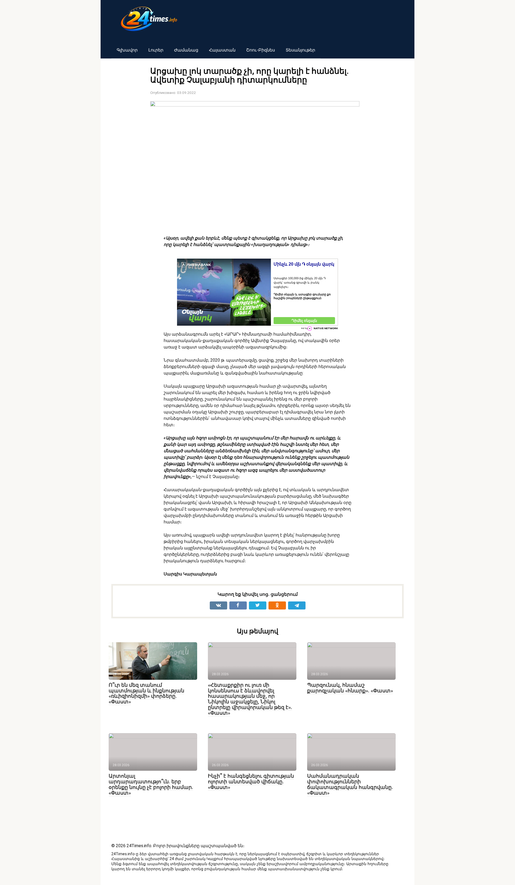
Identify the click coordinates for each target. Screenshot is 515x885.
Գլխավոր (127, 50)
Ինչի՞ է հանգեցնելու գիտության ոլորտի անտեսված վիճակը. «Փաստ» (251, 781)
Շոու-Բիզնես (260, 50)
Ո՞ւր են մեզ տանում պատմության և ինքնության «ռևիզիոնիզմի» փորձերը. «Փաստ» (146, 693)
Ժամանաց (186, 50)
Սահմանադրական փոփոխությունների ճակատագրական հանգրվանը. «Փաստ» (350, 784)
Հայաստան (222, 50)
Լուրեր (155, 50)
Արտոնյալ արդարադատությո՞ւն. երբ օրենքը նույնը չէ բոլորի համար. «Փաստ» (151, 784)
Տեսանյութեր (300, 50)
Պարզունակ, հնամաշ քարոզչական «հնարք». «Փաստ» (350, 688)
